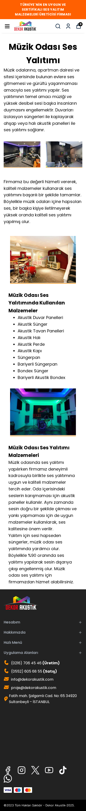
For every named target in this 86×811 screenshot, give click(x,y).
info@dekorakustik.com (32, 679)
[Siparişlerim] (68, 26)
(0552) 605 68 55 (33, 671)
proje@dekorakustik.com (33, 687)
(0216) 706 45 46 (35, 663)
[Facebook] (8, 770)
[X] (35, 770)
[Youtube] (49, 770)
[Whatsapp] (8, 778)
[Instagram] (21, 770)
